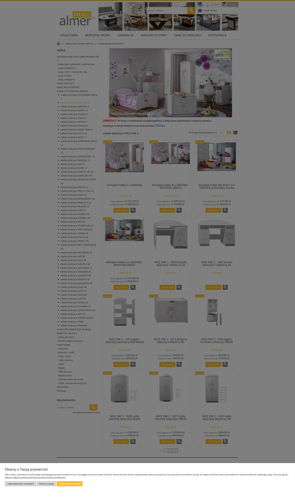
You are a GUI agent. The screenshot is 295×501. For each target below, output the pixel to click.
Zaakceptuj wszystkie (70, 483)
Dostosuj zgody (46, 483)
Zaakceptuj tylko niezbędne (20, 483)
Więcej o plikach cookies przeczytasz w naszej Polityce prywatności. (35, 477)
